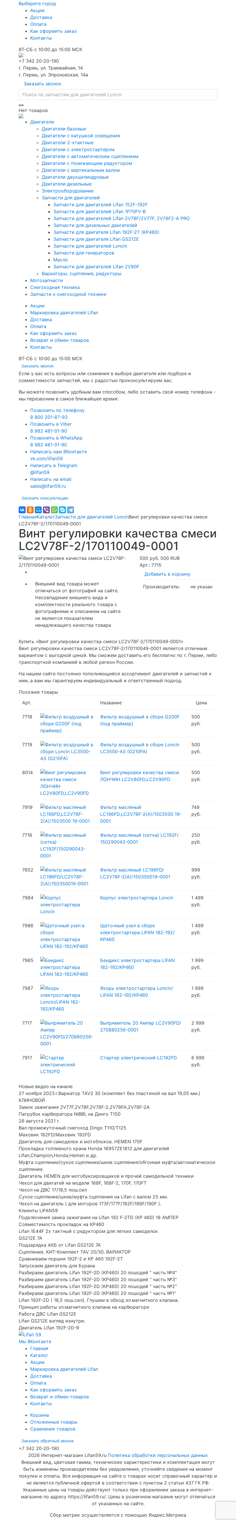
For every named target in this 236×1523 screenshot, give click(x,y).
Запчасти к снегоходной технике (68, 294)
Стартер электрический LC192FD (138, 1058)
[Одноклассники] (30, 509)
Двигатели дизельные (67, 184)
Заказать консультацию (44, 498)
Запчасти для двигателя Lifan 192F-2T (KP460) (106, 232)
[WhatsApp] (54, 509)
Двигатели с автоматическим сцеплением (90, 156)
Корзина (39, 1415)
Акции (37, 10)
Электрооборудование (68, 191)
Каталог (46, 517)
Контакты (41, 38)
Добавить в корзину (167, 574)
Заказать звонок (42, 83)
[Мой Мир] (38, 509)
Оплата (38, 24)
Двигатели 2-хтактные (68, 142)
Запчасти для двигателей (71, 198)
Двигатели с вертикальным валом (81, 170)
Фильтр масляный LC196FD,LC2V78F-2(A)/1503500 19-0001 (141, 814)
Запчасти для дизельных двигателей (95, 225)
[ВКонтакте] (22, 509)
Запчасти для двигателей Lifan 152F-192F (100, 204)
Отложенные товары (53, 1422)
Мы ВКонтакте (35, 1341)
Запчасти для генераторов (83, 253)
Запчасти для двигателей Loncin (90, 246)
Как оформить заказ (53, 31)
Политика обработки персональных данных (158, 1455)
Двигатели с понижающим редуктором (87, 163)
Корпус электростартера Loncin (136, 898)
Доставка (41, 17)
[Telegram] (70, 509)
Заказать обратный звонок (47, 1440)
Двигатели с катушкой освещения (81, 135)
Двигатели (42, 122)
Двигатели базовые (64, 129)
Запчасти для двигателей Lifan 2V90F (96, 266)
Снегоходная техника (55, 287)
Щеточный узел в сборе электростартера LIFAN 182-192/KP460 (137, 932)
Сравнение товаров (52, 1429)
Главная (28, 517)
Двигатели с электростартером (78, 149)
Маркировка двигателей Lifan (64, 312)
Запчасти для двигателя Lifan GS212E (96, 239)
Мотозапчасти (46, 280)
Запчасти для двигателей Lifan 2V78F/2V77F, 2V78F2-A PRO (121, 218)
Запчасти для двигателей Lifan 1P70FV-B (99, 211)
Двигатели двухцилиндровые (75, 177)
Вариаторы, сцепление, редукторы (81, 273)
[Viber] (46, 509)
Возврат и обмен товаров (59, 340)
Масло (60, 260)
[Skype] (62, 509)
